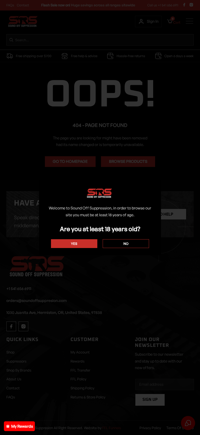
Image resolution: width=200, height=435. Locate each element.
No (126, 243)
